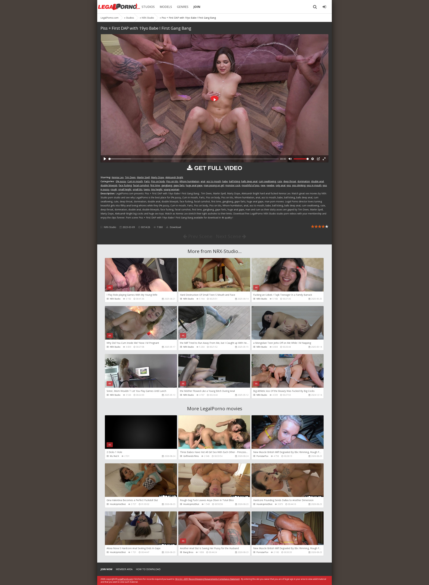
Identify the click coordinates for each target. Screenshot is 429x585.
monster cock (232, 185)
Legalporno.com (119, 6)
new (263, 185)
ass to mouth (213, 181)
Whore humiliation (189, 181)
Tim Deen (130, 177)
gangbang (166, 185)
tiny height (156, 189)
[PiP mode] (318, 158)
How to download (148, 569)
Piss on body (158, 181)
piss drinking (298, 185)
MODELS (166, 7)
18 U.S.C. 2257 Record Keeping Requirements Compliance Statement (207, 579)
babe (225, 181)
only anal (280, 185)
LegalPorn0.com (125, 579)
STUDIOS (148, 7)
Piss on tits (172, 181)
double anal (317, 181)
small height (124, 189)
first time (155, 185)
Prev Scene (199, 236)
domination (303, 181)
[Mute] (290, 158)
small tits (137, 189)
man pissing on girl (214, 185)
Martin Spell (143, 177)
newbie (270, 185)
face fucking (125, 185)
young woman (171, 189)
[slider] (193, 158)
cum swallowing (267, 181)
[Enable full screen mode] (324, 158)
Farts (147, 181)
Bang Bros (188, 552)
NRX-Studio (110, 227)
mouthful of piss (250, 185)
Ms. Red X (114, 456)
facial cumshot (141, 185)
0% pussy (121, 181)
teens (147, 189)
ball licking (234, 181)
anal (203, 181)
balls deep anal (249, 181)
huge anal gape (194, 185)
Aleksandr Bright (174, 177)
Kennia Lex (118, 177)
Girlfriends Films (191, 456)
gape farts (179, 185)
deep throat (289, 181)
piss (289, 185)
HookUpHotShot (118, 504)
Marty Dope (157, 177)
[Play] (105, 158)
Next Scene (229, 236)
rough (114, 189)
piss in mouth (314, 185)
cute (279, 181)
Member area (124, 569)
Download (175, 227)
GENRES (182, 7)
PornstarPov (262, 456)
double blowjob (109, 185)
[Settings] (312, 158)
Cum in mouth (135, 181)
